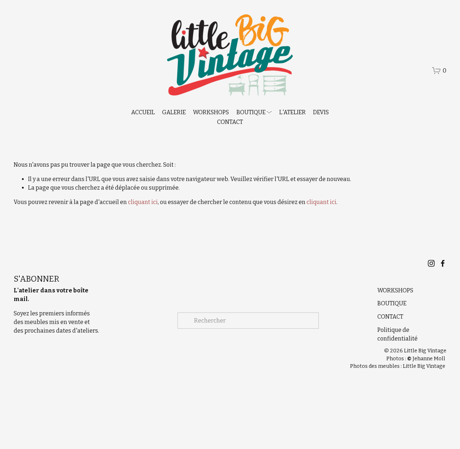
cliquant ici (143, 202)
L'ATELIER (292, 112)
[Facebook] (442, 263)
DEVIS (321, 112)
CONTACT (230, 122)
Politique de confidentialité (397, 334)
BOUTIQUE (391, 303)
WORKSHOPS (211, 112)
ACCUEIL (143, 112)
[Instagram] (431, 263)
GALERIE (174, 112)
